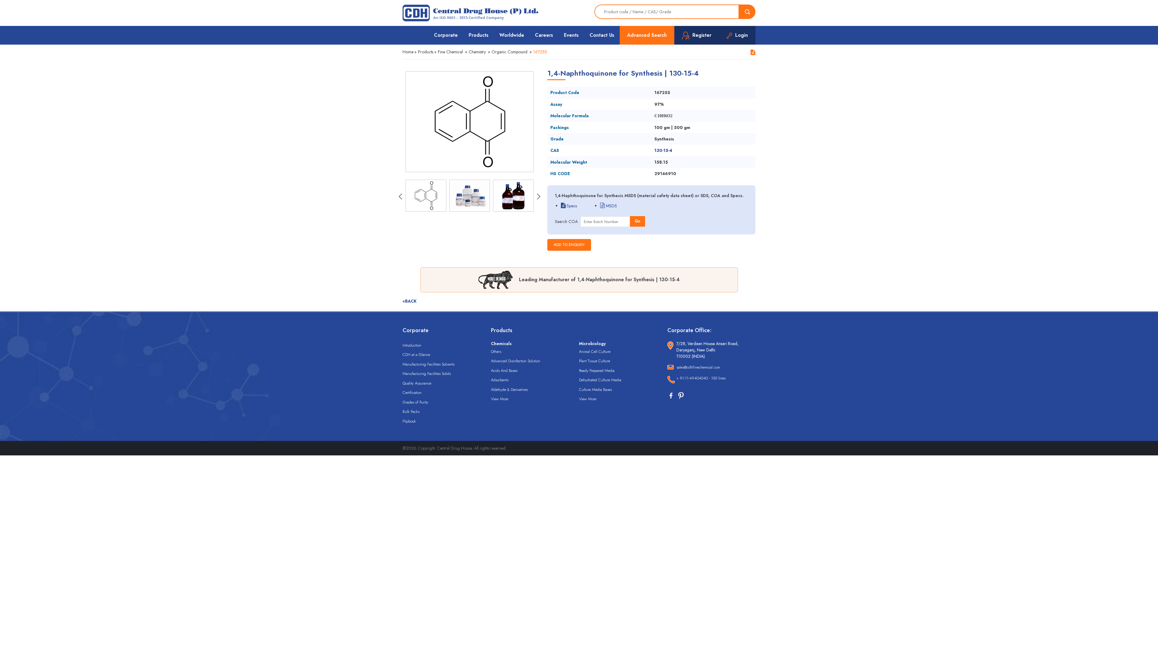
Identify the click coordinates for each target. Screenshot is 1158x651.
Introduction (412, 345)
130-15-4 (663, 150)
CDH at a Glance (416, 354)
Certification (412, 392)
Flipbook (409, 421)
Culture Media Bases (595, 389)
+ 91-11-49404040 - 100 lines (701, 378)
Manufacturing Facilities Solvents (428, 364)
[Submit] (747, 12)
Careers (544, 35)
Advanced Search (647, 35)
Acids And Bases (504, 370)
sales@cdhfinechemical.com (698, 367)
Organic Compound (509, 52)
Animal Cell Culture (594, 351)
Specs (571, 206)
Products (479, 35)
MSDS (611, 206)
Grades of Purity (415, 402)
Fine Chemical (450, 52)
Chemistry (477, 52)
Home (408, 52)
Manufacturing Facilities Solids (427, 373)
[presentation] (401, 197)
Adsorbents (499, 380)
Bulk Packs (411, 411)
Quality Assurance (417, 383)
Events (571, 35)
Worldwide (511, 35)
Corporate (446, 35)
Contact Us (602, 35)
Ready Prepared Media (597, 370)
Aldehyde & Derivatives (509, 389)
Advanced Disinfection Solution (515, 361)
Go (637, 221)
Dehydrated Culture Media (600, 380)
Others (496, 351)
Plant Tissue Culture (594, 361)
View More (499, 399)
